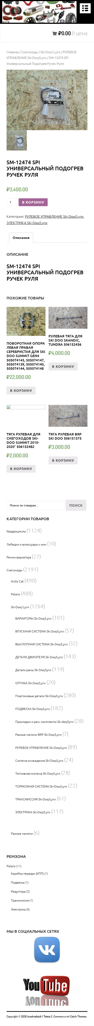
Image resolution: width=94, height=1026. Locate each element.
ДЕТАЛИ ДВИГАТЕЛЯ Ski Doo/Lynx (39, 657)
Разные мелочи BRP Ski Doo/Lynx (38, 734)
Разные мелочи (22, 833)
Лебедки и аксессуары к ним (26, 544)
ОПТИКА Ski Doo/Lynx (30, 683)
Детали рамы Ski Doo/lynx (33, 670)
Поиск (76, 505)
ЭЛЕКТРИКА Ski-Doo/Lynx (27, 222)
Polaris (15, 594)
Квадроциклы (16, 531)
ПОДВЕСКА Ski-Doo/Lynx (32, 708)
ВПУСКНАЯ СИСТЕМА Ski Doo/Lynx (39, 631)
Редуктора (18, 891)
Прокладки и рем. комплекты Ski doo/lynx (44, 721)
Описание (21, 237)
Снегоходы (29, 52)
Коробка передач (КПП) (27, 873)
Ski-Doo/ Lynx (50, 52)
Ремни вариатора (19, 557)
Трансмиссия (20, 900)
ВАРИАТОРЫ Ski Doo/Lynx (33, 618)
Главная (13, 52)
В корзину (33, 202)
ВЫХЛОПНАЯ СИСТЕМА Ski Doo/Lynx (41, 644)
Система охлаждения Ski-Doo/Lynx (39, 760)
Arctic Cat (17, 581)
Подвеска (17, 882)
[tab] (21, 238)
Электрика (18, 909)
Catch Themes (78, 1016)
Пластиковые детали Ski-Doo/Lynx (39, 696)
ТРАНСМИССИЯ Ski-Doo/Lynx (35, 799)
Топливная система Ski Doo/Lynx (37, 773)
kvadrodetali (34, 1016)
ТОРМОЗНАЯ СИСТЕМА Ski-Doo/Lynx (41, 786)
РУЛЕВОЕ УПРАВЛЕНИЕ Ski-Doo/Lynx (54, 216)
